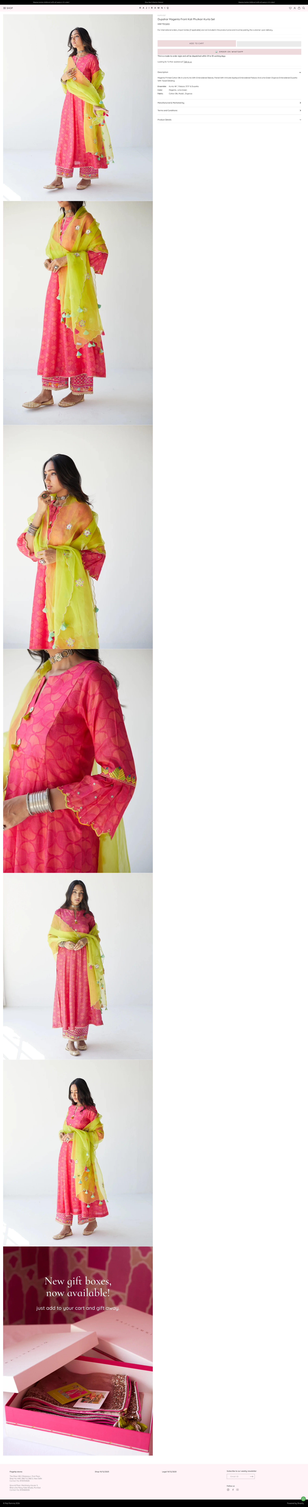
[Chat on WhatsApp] (303, 1498)
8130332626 (24, 1481)
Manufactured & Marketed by (171, 103)
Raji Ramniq (10, 1503)
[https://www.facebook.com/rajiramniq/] (232, 1489)
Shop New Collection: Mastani (154, 2)
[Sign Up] (252, 1476)
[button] (269, 43)
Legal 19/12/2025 (169, 1472)
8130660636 (25, 1490)
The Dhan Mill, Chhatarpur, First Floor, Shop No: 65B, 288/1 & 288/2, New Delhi (26, 1477)
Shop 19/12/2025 (102, 1472)
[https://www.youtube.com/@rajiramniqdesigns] (237, 1489)
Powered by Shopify (295, 1503)
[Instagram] (228, 1489)
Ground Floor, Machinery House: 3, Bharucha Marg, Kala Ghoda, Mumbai (25, 1486)
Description (163, 72)
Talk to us (188, 62)
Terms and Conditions (167, 110)
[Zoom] (148, 19)
